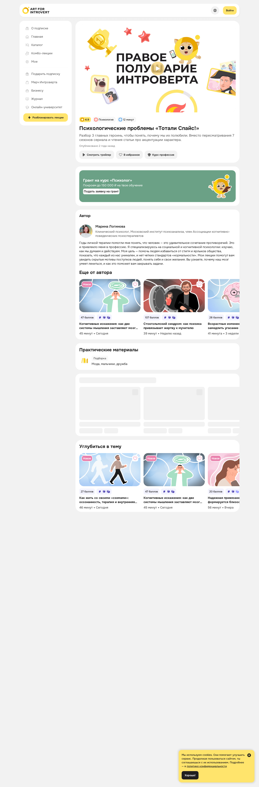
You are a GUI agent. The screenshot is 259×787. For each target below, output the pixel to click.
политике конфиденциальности (207, 766)
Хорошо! (190, 775)
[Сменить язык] (215, 10)
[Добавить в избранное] (135, 284)
